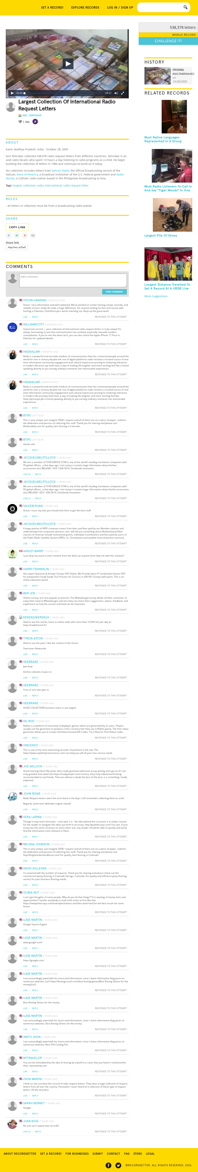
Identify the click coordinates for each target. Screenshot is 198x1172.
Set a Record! (51, 1153)
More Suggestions (156, 296)
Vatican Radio (60, 170)
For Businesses (77, 1153)
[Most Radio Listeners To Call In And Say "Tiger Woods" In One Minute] (168, 166)
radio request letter (76, 185)
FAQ (127, 1153)
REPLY (35, 316)
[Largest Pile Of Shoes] (168, 215)
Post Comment (114, 291)
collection (29, 185)
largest (17, 185)
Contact (113, 1153)
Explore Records (85, 7)
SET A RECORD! (52, 7)
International (53, 185)
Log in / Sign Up (120, 7)
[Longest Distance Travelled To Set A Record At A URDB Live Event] (168, 264)
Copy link (17, 227)
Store (137, 1153)
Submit (98, 1153)
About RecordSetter (20, 1153)
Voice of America (27, 174)
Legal (150, 1153)
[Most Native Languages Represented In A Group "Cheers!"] (168, 116)
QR (33, 235)
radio (40, 185)
